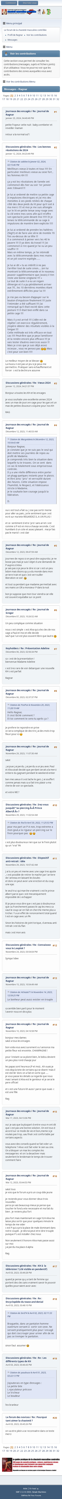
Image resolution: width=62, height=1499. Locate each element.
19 (10, 99)
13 (44, 95)
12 (41, 95)
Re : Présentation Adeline (35, 648)
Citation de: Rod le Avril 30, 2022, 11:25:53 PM (31, 822)
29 (47, 99)
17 (3, 99)
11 (37, 95)
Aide (25, 1488)
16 (55, 95)
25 (32, 99)
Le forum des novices (18, 1417)
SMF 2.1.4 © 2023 (23, 1492)
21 (18, 99)
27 (39, 99)
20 (14, 99)
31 (54, 99)
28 (43, 99)
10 (33, 95)
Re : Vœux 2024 (42, 382)
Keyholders (12, 648)
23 (25, 99)
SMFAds (24, 1495)
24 (29, 99)
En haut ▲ (34, 1488)
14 (48, 95)
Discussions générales (18, 146)
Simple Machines (39, 1492)
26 (36, 99)
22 (21, 99)
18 (7, 99)
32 (57, 99)
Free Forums (36, 1495)
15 (51, 95)
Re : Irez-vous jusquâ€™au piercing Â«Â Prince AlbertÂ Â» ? (27, 808)
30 (50, 99)
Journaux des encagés (18, 111)
